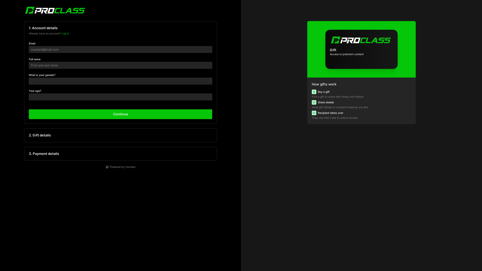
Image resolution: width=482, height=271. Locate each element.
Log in (65, 33)
